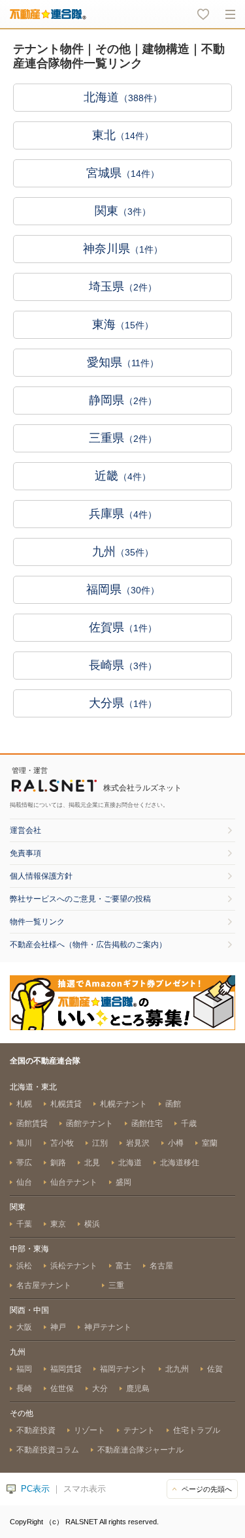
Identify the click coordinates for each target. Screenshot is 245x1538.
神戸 (58, 1327)
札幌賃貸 (66, 1103)
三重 (116, 1285)
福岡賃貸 (66, 1368)
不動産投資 (36, 1430)
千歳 (189, 1123)
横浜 (92, 1224)
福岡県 (122, 589)
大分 (100, 1388)
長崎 (24, 1388)
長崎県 (123, 665)
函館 (173, 1103)
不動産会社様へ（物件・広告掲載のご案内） (88, 944)
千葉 (24, 1224)
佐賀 (215, 1368)
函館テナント (89, 1123)
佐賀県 (123, 627)
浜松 (24, 1265)
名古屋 (161, 1265)
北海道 (123, 97)
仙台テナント (73, 1182)
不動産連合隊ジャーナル (140, 1449)
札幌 (24, 1103)
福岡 (24, 1368)
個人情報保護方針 (41, 876)
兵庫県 (123, 513)
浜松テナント (73, 1265)
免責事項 (25, 853)
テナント (139, 1430)
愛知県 (123, 362)
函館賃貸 (32, 1123)
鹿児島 (138, 1388)
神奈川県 (123, 248)
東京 (58, 1224)
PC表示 (35, 1489)
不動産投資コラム (47, 1449)
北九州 (177, 1368)
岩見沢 (138, 1143)
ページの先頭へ (207, 1489)
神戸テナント (107, 1327)
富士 (123, 1265)
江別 (100, 1143)
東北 (123, 135)
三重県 (123, 438)
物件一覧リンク (37, 921)
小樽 (176, 1143)
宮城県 (122, 173)
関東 (123, 210)
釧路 (58, 1162)
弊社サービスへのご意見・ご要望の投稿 (80, 898)
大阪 (24, 1327)
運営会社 (25, 830)
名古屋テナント (44, 1285)
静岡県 (123, 400)
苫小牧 (62, 1143)
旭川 (24, 1143)
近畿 (123, 475)
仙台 (24, 1182)
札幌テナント (123, 1103)
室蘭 (210, 1143)
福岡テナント (123, 1368)
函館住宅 (147, 1123)
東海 (123, 324)
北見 (92, 1162)
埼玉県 (123, 286)
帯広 (24, 1162)
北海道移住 (179, 1162)
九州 (123, 551)
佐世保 (62, 1388)
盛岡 (123, 1182)
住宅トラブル (196, 1430)
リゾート (89, 1430)
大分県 (123, 703)
